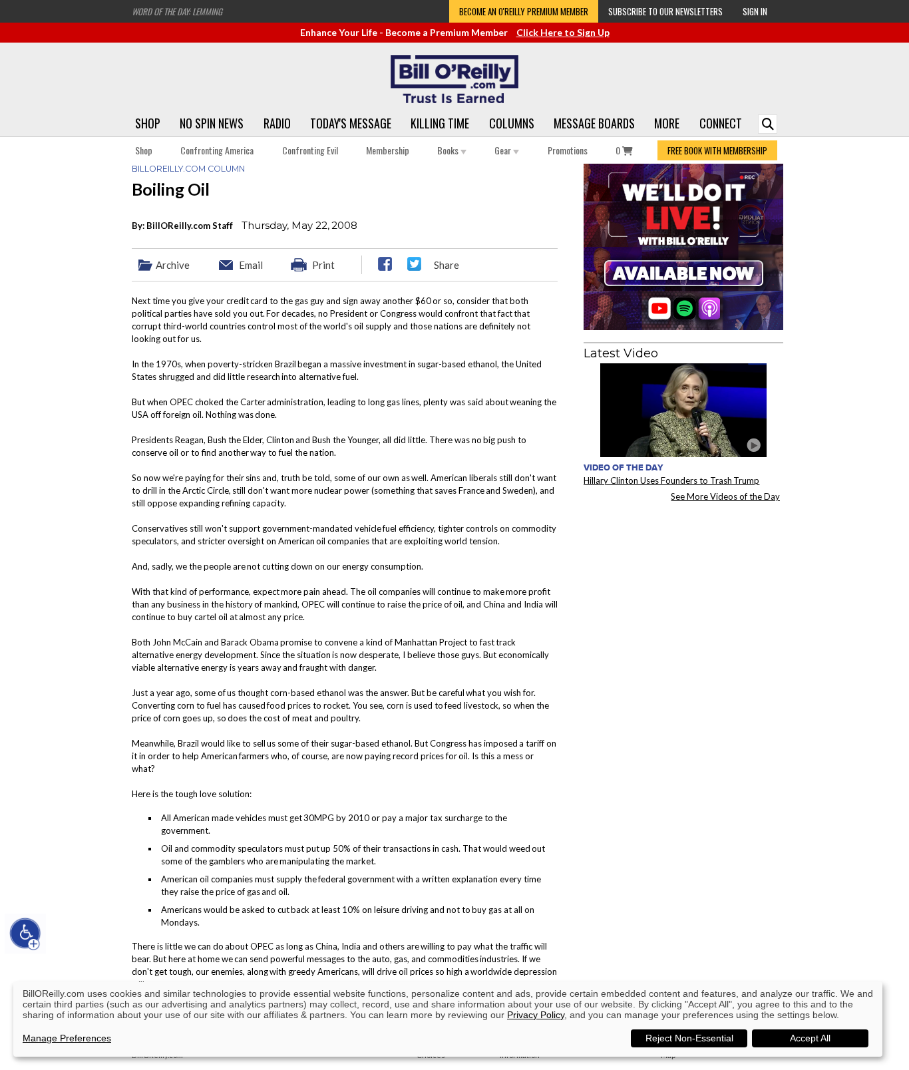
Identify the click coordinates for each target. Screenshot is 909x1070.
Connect (720, 123)
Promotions (568, 150)
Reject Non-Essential (689, 1038)
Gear (503, 150)
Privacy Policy (535, 1014)
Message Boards (594, 123)
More (666, 123)
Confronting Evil (310, 150)
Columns (511, 123)
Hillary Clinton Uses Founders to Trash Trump (671, 480)
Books (448, 150)
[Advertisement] (683, 595)
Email (251, 265)
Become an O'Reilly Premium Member (523, 11)
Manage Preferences (67, 1038)
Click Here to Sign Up (563, 32)
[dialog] (447, 1019)
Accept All (810, 1038)
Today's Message (350, 123)
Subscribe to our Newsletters (665, 11)
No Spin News (212, 123)
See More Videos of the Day (725, 496)
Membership (387, 150)
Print (323, 265)
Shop (147, 123)
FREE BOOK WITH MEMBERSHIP (717, 150)
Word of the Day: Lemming (177, 11)
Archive (173, 265)
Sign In (755, 11)
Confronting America (217, 150)
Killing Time (440, 123)
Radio (277, 123)
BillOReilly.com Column (188, 169)
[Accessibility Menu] (25, 934)
